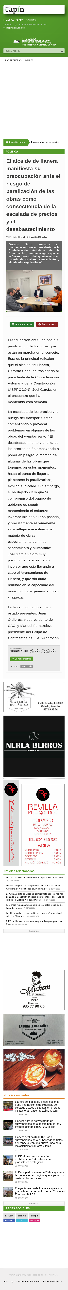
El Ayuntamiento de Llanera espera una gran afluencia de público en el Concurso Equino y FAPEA (40, 1191)
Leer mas (33, 931)
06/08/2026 (21, 1198)
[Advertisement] (34, 101)
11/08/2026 (21, 1150)
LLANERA (8, 20)
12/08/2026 (21, 1130)
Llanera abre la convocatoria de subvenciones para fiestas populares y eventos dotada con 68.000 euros (46, 142)
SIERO (19, 20)
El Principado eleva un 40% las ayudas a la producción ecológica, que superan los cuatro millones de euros (40, 1175)
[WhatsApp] (32, 651)
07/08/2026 (21, 1166)
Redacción (27, 666)
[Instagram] (48, 651)
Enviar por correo (21, 659)
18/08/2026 (21, 1114)
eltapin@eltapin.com (15, 28)
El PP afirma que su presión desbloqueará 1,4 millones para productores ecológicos (34, 1159)
